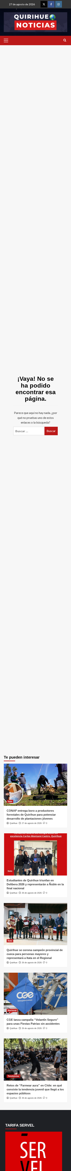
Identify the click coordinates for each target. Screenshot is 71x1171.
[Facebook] (51, 4)
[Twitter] (44, 4)
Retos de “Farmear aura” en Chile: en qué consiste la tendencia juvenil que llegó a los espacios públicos (35, 1089)
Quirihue (13, 823)
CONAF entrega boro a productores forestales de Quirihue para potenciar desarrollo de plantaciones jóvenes (31, 814)
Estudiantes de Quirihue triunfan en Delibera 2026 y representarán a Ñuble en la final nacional (35, 884)
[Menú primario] (7, 40)
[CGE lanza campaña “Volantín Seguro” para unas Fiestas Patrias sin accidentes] (35, 994)
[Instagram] (58, 4)
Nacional (12, 1010)
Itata (10, 801)
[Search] (64, 40)
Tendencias (13, 1076)
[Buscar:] (28, 431)
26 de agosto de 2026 (32, 893)
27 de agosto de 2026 (32, 823)
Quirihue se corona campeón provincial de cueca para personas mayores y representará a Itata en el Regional (35, 954)
